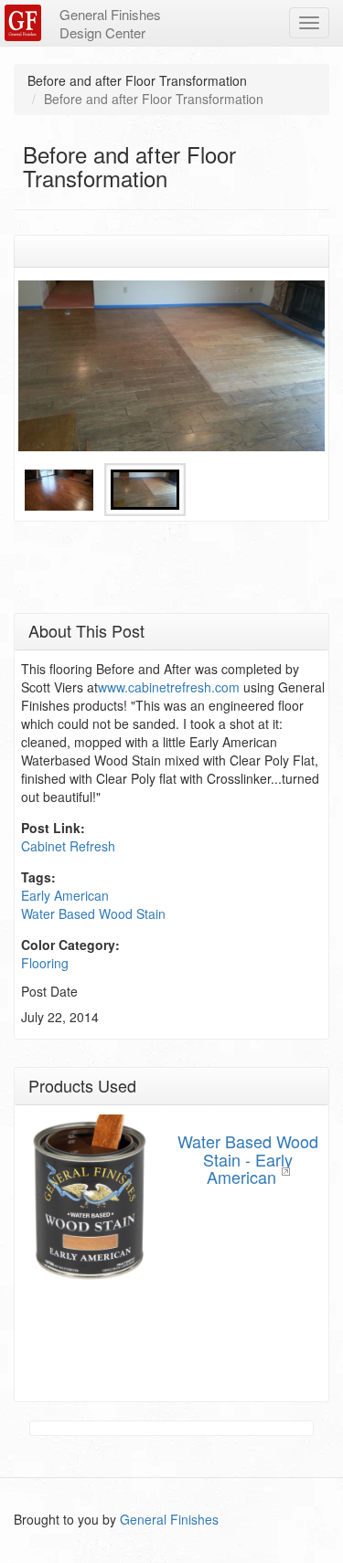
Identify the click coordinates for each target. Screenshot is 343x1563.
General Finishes (169, 1519)
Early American (65, 895)
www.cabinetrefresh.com (169, 687)
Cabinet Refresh (68, 846)
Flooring (45, 963)
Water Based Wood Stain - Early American (247, 1159)
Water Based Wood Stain (93, 913)
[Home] (25, 23)
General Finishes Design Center (110, 23)
